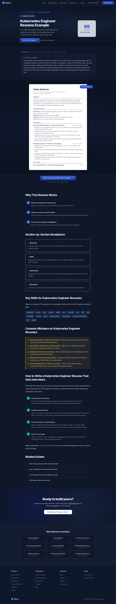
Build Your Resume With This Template (57, 178)
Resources (73, 3)
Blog (36, 587)
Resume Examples (31, 12)
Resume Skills (39, 581)
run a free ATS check (48, 445)
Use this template (86, 86)
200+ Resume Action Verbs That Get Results (42, 464)
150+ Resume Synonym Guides (38, 480)
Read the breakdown (47, 40)
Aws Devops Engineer (82, 538)
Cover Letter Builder (16, 584)
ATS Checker (64, 3)
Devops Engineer (33, 538)
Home (44, 3)
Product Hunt (63, 584)
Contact (62, 581)
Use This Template (28, 40)
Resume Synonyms (40, 578)
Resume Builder (15, 575)
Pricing (13, 590)
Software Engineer (33, 554)
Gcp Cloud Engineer (58, 546)
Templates (14, 587)
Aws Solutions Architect (58, 554)
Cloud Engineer (58, 538)
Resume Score (52, 3)
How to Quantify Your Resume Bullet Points (42, 469)
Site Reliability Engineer (82, 546)
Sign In (83, 3)
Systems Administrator (82, 554)
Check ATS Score (93, 3)
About (61, 575)
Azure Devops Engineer (33, 546)
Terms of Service (89, 578)
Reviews (62, 578)
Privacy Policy (88, 575)
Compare (38, 584)
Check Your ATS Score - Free (57, 512)
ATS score (72, 503)
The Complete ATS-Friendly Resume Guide (42, 475)
